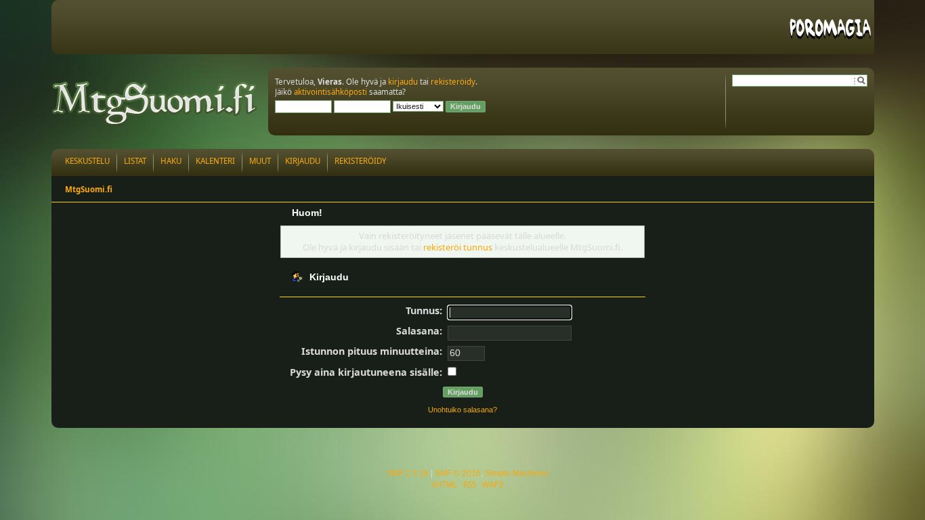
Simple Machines (516, 473)
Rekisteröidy (361, 161)
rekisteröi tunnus (457, 247)
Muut (260, 161)
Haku (170, 161)
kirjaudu (403, 82)
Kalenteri (215, 161)
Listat (135, 161)
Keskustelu (87, 161)
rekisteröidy (453, 82)
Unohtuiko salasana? (462, 410)
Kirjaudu (302, 161)
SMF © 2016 (458, 473)
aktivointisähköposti (330, 92)
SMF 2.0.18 (408, 473)
